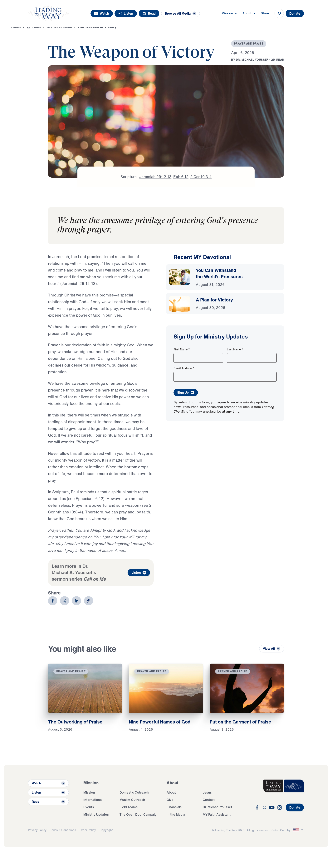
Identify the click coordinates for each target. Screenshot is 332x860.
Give (170, 799)
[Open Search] (279, 13)
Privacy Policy (37, 830)
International (92, 799)
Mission (89, 792)
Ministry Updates (96, 814)
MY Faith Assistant (217, 814)
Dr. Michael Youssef (217, 807)
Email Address (183, 368)
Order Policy (88, 830)
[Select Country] (298, 830)
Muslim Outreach (132, 799)
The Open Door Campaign (139, 814)
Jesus (207, 792)
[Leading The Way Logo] (48, 13)
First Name (181, 349)
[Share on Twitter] (64, 600)
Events (88, 807)
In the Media (176, 814)
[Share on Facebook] (52, 600)
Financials (174, 807)
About (171, 792)
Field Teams (129, 807)
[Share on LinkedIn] (76, 600)
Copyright (106, 830)
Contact (209, 799)
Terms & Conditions (63, 830)
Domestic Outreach (134, 792)
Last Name (235, 349)
